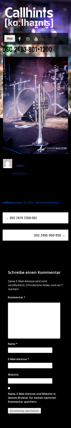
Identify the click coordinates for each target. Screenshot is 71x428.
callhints (20, 165)
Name (13, 344)
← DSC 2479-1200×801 (21, 217)
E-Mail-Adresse (18, 359)
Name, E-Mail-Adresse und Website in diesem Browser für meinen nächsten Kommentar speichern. (32, 398)
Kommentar (16, 297)
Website (13, 374)
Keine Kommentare (47, 202)
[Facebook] (19, 40)
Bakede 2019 (19, 173)
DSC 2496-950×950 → (49, 235)
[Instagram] (28, 40)
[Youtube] (36, 40)
